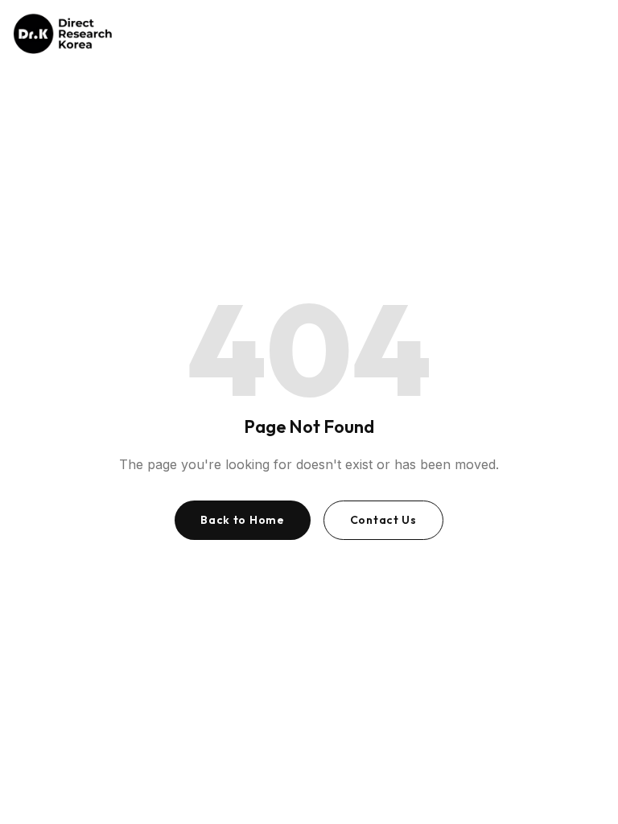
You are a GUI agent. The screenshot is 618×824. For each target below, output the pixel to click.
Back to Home (242, 520)
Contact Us (383, 520)
